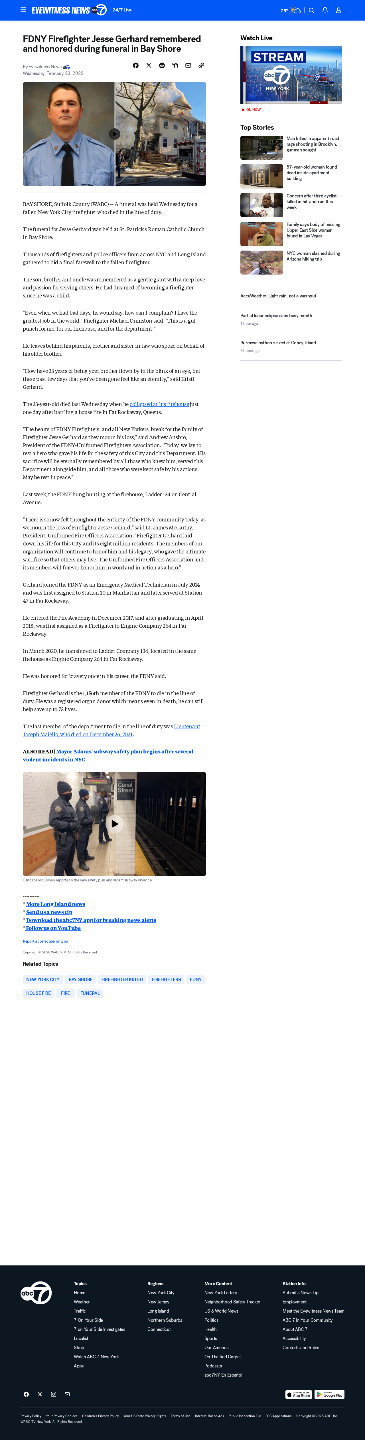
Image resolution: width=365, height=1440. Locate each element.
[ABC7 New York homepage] (69, 10)
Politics (211, 1320)
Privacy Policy (31, 1416)
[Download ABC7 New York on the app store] (299, 1394)
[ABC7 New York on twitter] (40, 1394)
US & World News (221, 1311)
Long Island (158, 1311)
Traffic (80, 1311)
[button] (23, 9)
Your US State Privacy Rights (144, 1416)
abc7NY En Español (223, 1375)
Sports (210, 1338)
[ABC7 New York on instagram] (53, 1394)
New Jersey (158, 1302)
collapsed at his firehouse (159, 403)
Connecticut (159, 1329)
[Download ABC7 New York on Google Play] (329, 1394)
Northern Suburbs (164, 1320)
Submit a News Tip (301, 1293)
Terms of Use (180, 1416)
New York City (161, 1293)
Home (79, 1293)
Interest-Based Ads (209, 1416)
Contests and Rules (301, 1347)
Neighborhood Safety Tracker (232, 1302)
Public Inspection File (245, 1416)
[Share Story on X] (149, 65)
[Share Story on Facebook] (136, 65)
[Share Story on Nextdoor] (175, 65)
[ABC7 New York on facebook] (26, 1394)
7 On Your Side (88, 1320)
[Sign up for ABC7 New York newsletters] (67, 1394)
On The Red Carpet (222, 1357)
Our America (216, 1347)
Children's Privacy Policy (100, 1416)
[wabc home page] (36, 1292)
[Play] (291, 75)
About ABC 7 (295, 1329)
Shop (79, 1347)
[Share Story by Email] (188, 65)
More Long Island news (55, 903)
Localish (81, 1338)
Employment (295, 1302)
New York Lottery (220, 1293)
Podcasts (213, 1366)
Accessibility (294, 1338)
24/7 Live (122, 10)
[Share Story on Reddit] (162, 65)
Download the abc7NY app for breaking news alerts (91, 919)
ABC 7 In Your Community (308, 1320)
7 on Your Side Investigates (99, 1329)
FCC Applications (278, 1416)
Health (210, 1329)
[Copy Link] (201, 65)
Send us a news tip (49, 911)
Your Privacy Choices (62, 1416)
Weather (82, 1302)
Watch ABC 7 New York (96, 1357)
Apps (79, 1366)
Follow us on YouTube (53, 927)
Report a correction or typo (45, 941)
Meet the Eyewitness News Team (313, 1311)
